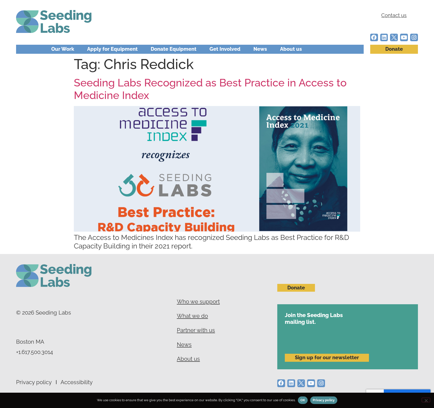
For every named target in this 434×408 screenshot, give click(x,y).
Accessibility (77, 382)
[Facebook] (374, 37)
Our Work (62, 49)
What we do (192, 316)
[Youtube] (404, 37)
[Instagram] (414, 37)
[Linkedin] (384, 37)
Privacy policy (34, 382)
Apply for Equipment (112, 49)
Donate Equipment (173, 49)
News (260, 49)
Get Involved (224, 49)
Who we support (198, 301)
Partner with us (196, 330)
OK (302, 400)
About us (291, 49)
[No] (426, 400)
